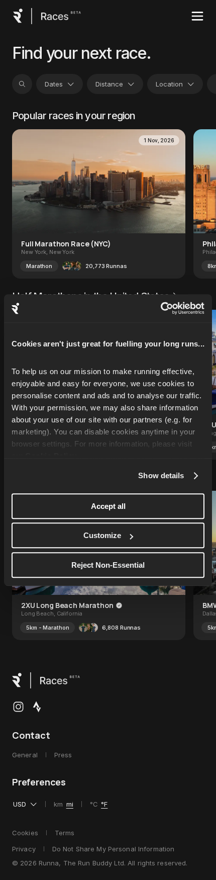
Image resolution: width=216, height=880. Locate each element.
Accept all (108, 506)
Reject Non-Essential (108, 565)
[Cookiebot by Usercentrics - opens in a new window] (160, 308)
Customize (102, 535)
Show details (161, 475)
